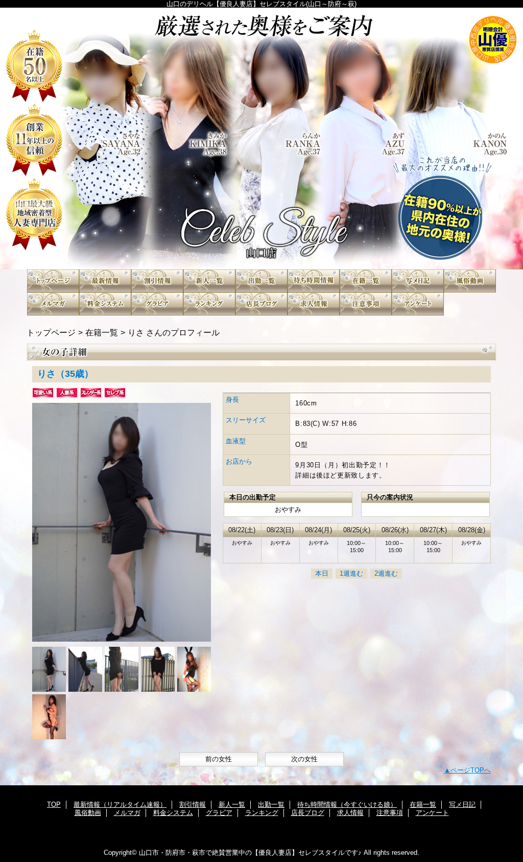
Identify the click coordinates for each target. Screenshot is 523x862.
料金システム (105, 303)
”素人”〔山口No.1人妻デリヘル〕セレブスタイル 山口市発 (261, 138)
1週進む (351, 573)
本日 (321, 573)
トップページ (51, 332)
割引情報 (157, 280)
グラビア (157, 303)
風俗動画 (470, 280)
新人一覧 (209, 280)
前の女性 (218, 759)
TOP (53, 280)
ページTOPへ (470, 770)
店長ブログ (261, 303)
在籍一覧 (366, 280)
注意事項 (366, 303)
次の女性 (304, 759)
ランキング (209, 303)
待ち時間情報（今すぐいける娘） (314, 280)
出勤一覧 (261, 280)
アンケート (418, 303)
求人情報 (314, 303)
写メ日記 (418, 280)
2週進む (386, 573)
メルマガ (53, 303)
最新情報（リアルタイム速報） (105, 280)
